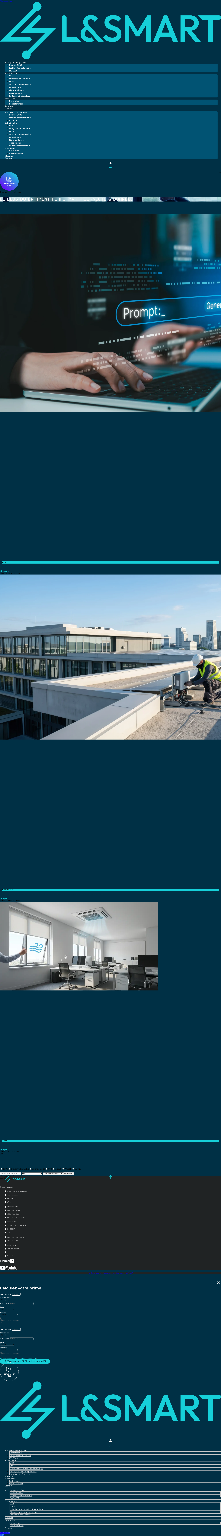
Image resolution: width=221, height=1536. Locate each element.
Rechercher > (68, 1173)
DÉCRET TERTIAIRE (20, 1169)
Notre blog (14, 101)
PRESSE (68, 1169)
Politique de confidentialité (113, 1273)
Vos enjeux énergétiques (15, 62)
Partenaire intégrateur (19, 96)
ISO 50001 (13, 71)
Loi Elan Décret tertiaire (20, 68)
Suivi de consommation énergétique (26, 1469)
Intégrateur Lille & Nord (20, 78)
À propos (9, 106)
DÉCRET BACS (38, 1169)
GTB (11, 75)
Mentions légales (94, 1273)
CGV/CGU (130, 1273)
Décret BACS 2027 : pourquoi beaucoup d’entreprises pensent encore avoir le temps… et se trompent (52, 894)
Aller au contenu (6, 1)
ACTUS (58, 1169)
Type (2, 1307)
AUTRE (78, 1169)
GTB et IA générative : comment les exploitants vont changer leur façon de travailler (43, 567)
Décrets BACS (15, 65)
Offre (11, 81)
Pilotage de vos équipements (23, 1472)
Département (6, 1294)
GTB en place (5, 1298)
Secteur (3, 1313)
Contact (8, 108)
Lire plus (4, 571)
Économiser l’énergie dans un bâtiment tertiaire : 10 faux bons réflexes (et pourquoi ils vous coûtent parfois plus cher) (60, 1145)
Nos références (16, 104)
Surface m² (5, 1303)
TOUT (5, 1169)
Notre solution (11, 73)
